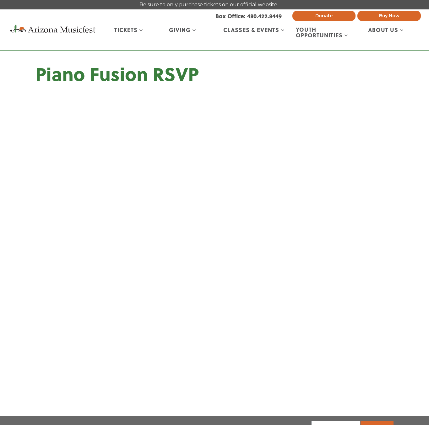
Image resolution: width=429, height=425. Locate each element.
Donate (324, 16)
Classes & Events (252, 30)
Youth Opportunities (320, 32)
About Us (384, 30)
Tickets (126, 30)
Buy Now (389, 16)
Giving (180, 30)
